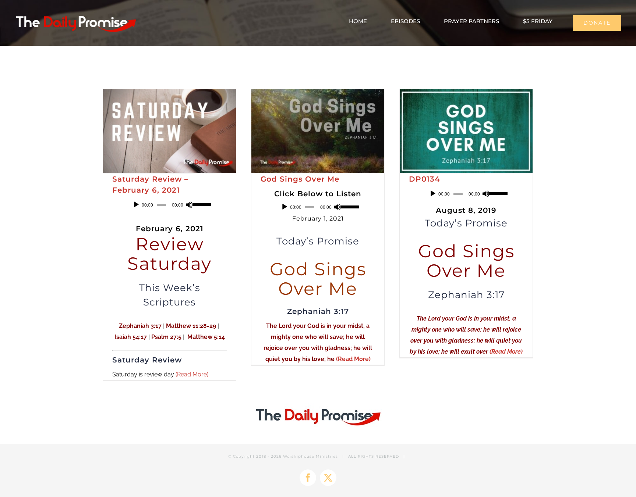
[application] (169, 204)
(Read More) (192, 374)
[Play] (136, 204)
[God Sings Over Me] (317, 131)
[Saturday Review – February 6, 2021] (169, 131)
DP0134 (424, 179)
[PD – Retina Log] (76, 13)
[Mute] (189, 204)
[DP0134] (466, 131)
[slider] (200, 204)
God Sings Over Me (300, 179)
